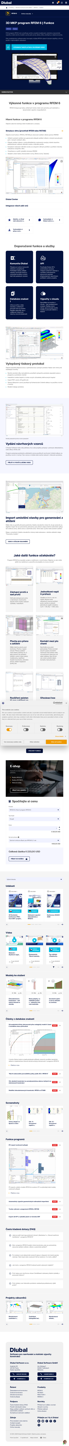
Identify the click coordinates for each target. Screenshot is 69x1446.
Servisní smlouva (20, 837)
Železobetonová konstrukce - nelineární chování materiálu (14, 1001)
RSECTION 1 (41, 1395)
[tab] (34, 86)
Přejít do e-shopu (19, 790)
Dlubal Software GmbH (47, 1363)
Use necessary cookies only (12, 742)
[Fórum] (38, 1421)
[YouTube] (42, 1421)
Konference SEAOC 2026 (53, 916)
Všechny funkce (34, 751)
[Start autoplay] (7, 924)
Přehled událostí (42, 1409)
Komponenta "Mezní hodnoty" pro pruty (34, 955)
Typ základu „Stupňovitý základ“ (53, 955)
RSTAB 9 (40, 1393)
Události (10, 886)
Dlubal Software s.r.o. (19, 1363)
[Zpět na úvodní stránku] (6, 2)
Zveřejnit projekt (15, 1423)
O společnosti (24, 1437)
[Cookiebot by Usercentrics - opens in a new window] (54, 703)
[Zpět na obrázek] (12, 981)
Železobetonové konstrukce (18, 1390)
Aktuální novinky (42, 1407)
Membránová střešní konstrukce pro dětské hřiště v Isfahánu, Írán (54, 1317)
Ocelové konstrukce (16, 1393)
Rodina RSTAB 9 (17, 780)
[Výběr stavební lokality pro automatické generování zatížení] (34, 497)
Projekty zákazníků (16, 1298)
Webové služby (16, 783)
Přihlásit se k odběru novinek (46, 1405)
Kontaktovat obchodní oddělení (20, 1413)
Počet (10, 825)
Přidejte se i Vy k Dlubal (47, 1418)
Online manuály (15, 1427)
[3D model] (8, 981)
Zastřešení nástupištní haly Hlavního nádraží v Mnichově (34, 1317)
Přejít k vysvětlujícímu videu (19, 462)
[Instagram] (38, 1425)
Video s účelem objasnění (18, 541)
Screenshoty (12, 1103)
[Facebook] (46, 1421)
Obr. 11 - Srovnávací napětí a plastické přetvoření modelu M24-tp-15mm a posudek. (34, 1123)
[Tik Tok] (54, 1421)
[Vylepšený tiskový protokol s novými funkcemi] (34, 343)
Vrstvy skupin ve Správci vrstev (14, 1122)
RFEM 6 (39, 1390)
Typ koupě (11, 815)
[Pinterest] (50, 1421)
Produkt (11, 806)
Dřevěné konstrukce (16, 1395)
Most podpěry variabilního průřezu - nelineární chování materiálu (34, 1001)
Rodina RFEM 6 (17, 777)
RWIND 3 (40, 1397)
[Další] (62, 924)
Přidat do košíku (17, 859)
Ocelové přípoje (15, 1397)
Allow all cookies (56, 742)
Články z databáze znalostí (20, 1019)
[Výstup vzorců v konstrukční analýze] (34, 420)
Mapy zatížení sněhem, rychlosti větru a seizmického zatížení (22, 1410)
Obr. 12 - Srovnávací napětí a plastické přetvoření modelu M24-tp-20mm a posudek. (54, 1123)
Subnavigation (7, 92)
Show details (59, 736)
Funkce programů (15, 1139)
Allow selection (34, 742)
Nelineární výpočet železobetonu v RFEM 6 (34, 917)
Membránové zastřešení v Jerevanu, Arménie (13, 1317)
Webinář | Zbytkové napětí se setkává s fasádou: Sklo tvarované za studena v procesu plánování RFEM (14, 954)
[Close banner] (66, 703)
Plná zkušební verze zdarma (18, 1421)
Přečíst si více (15, 1065)
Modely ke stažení (15, 975)
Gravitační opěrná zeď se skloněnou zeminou (54, 1000)
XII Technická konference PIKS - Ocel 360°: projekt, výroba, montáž (15, 917)
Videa (9, 933)
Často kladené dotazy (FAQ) (20, 1229)
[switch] (26, 729)
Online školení (41, 1411)
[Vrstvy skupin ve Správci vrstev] (14, 1112)
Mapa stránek (34, 1437)
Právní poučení (14, 1437)
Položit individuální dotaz (18, 1407)
